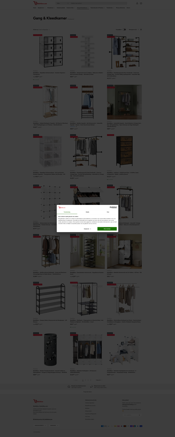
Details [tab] (87, 212)
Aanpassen (86, 228)
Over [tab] (108, 212)
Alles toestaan (107, 228)
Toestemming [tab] (67, 212)
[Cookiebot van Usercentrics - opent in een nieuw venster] (111, 207)
